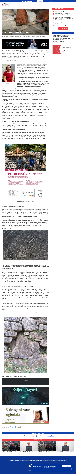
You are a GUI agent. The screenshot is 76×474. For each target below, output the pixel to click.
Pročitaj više (62, 28)
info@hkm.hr (51, 436)
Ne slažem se (67, 469)
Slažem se (67, 466)
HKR (51, 1)
